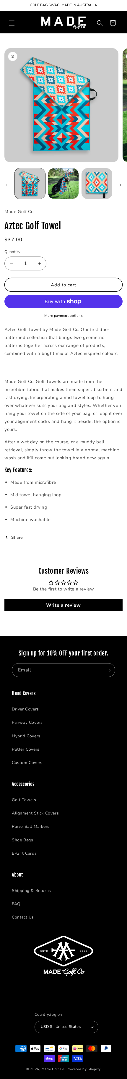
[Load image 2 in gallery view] (63, 183)
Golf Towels (24, 800)
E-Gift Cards (24, 853)
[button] (11, 23)
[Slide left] (6, 185)
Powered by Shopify (83, 1069)
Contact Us (23, 917)
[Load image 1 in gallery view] (29, 183)
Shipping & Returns (31, 890)
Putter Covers (26, 749)
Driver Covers (25, 709)
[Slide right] (120, 185)
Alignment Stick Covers (35, 813)
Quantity (12, 251)
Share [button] (17, 537)
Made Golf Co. (54, 1069)
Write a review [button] (63, 605)
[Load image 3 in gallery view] (97, 183)
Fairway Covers (27, 722)
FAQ (16, 904)
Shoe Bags (22, 840)
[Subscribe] (108, 670)
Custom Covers (27, 762)
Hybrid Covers (26, 736)
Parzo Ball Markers (31, 826)
